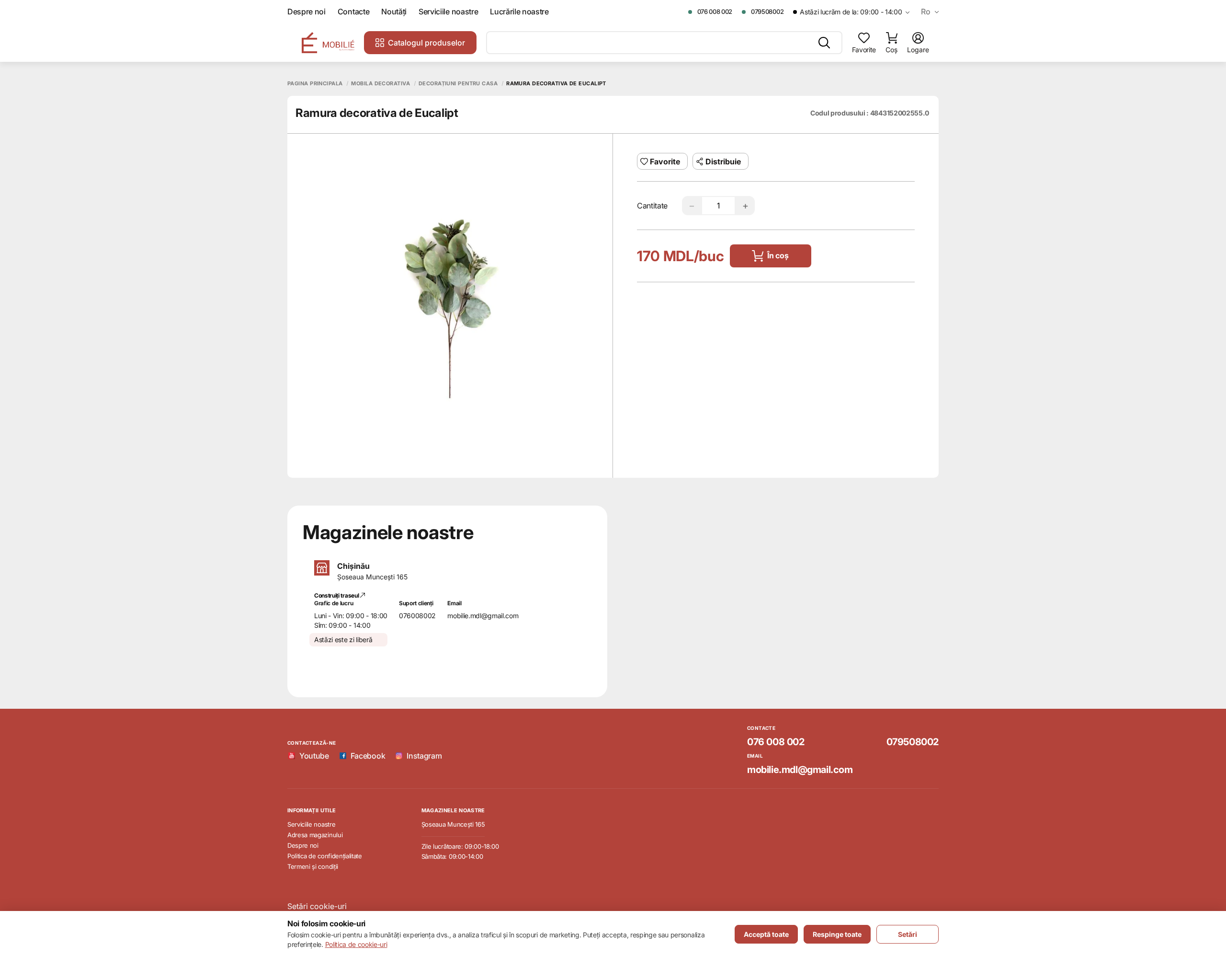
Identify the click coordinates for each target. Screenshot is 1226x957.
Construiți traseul (337, 595)
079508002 (767, 11)
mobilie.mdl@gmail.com (482, 615)
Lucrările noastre (519, 12)
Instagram (424, 756)
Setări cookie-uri (317, 906)
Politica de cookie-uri (356, 944)
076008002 (417, 615)
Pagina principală (314, 83)
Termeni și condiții (312, 866)
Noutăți (394, 12)
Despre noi (306, 12)
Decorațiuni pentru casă (458, 83)
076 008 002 (714, 11)
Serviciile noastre (448, 12)
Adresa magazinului (314, 835)
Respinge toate (837, 934)
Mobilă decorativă (380, 83)
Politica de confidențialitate (324, 856)
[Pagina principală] (328, 43)
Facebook (368, 756)
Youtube (314, 756)
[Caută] (824, 42)
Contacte (353, 12)
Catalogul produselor (426, 42)
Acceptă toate (766, 934)
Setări (907, 934)
